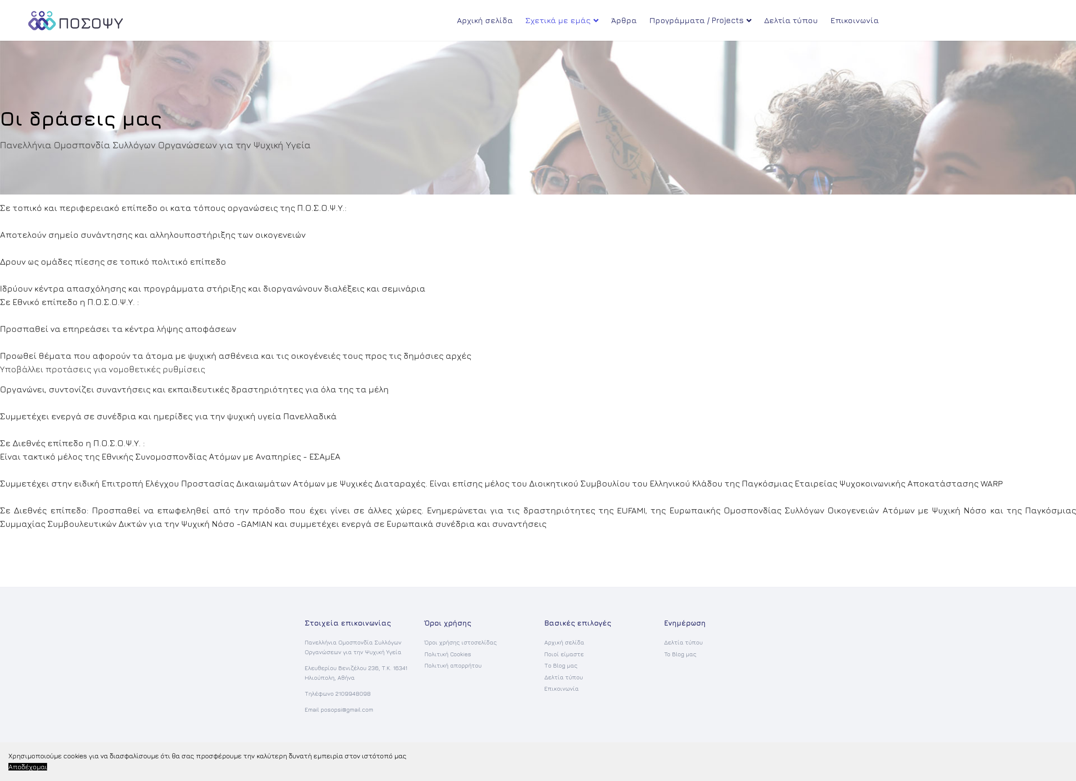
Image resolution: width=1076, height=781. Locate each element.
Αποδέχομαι (27, 766)
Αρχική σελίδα (485, 20)
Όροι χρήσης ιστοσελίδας (461, 642)
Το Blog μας (561, 665)
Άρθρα (624, 20)
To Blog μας (680, 653)
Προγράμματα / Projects (696, 20)
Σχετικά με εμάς (558, 20)
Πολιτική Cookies (448, 653)
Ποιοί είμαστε (564, 653)
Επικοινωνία (855, 20)
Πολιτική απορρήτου (453, 665)
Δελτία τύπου (791, 20)
